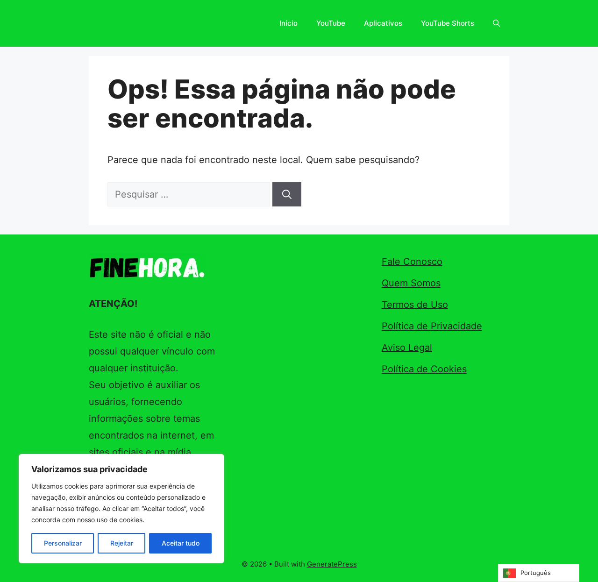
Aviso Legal (407, 347)
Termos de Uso (415, 304)
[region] (121, 508)
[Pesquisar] (286, 194)
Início (288, 23)
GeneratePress (332, 564)
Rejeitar (121, 543)
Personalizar (63, 543)
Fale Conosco (412, 261)
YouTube (330, 23)
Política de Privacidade (432, 326)
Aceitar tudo (180, 543)
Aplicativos (383, 23)
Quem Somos (411, 283)
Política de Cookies (424, 369)
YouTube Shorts (447, 23)
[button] (496, 23)
